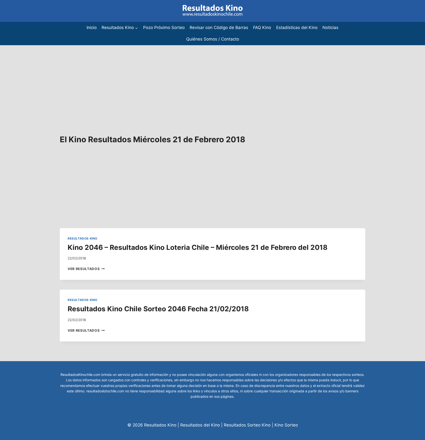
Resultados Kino (82, 238)
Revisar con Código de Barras (219, 27)
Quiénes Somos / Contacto (212, 39)
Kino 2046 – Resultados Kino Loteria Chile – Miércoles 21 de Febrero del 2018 (198, 247)
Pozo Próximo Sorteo (164, 27)
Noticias (330, 27)
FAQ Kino (262, 27)
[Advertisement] (147, 79)
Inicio (92, 27)
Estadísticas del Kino (297, 27)
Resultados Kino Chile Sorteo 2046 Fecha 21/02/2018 (158, 309)
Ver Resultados (86, 269)
